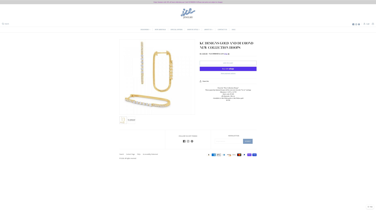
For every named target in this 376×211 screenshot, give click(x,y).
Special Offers (177, 29)
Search (7, 24)
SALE (233, 29)
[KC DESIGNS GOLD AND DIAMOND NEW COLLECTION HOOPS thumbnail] (123, 120)
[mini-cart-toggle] (373, 23)
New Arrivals (160, 29)
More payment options (228, 73)
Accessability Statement (150, 154)
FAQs (139, 154)
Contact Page (130, 154)
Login (368, 24)
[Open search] (3, 24)
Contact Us (222, 29)
